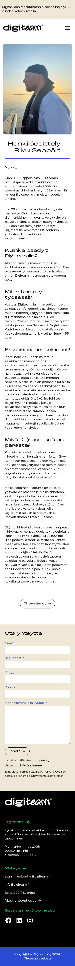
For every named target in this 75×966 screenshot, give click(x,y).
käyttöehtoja (41, 776)
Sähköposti (14, 658)
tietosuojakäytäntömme (23, 765)
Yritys (9, 672)
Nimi (9, 643)
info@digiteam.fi (17, 884)
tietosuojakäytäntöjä (17, 776)
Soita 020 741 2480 (20, 893)
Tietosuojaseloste (38, 958)
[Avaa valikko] (67, 28)
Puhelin (10, 687)
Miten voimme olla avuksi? (26, 703)
